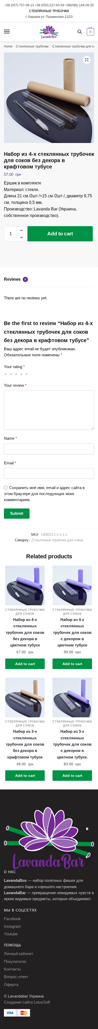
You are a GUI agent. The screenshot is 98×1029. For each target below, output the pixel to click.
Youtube (11, 934)
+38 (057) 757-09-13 (19, 5)
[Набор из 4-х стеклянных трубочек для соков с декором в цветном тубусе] (72, 585)
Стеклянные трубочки (32, 46)
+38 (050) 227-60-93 (49, 5)
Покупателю (15, 961)
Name (10, 438)
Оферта (11, 984)
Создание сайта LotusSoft (27, 1002)
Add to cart (60, 233)
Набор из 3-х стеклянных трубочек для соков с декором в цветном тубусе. (72, 744)
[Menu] (12, 32)
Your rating (14, 366)
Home (8, 46)
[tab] (49, 280)
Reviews (15, 279)
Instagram (12, 926)
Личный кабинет (18, 953)
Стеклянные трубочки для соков (57, 540)
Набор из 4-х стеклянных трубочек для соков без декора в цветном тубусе (25, 632)
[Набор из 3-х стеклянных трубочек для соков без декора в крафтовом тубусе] (25, 697)
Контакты (12, 969)
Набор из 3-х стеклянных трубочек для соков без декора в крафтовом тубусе (25, 744)
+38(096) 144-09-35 (79, 5)
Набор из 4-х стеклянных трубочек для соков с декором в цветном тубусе (72, 632)
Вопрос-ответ (16, 976)
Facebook (12, 918)
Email (10, 463)
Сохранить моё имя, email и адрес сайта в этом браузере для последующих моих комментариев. (44, 493)
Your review (15, 385)
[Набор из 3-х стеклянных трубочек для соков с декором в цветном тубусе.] (72, 697)
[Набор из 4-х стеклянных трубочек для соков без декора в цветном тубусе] (25, 585)
